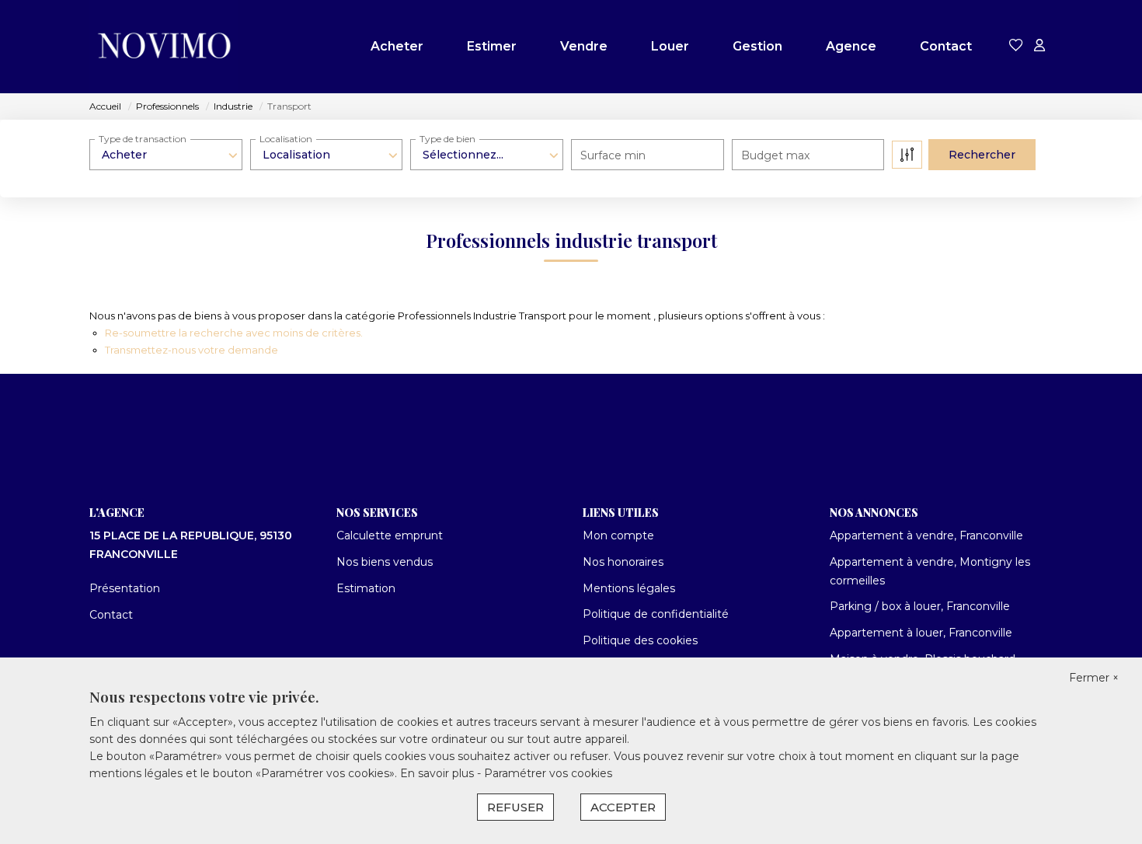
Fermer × (1094, 678)
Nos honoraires (623, 562)
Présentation (124, 588)
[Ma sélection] (1016, 46)
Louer (670, 46)
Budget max (775, 155)
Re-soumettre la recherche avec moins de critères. (234, 332)
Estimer (492, 46)
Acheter (397, 46)
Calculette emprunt (389, 535)
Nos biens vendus (384, 562)
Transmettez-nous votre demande (191, 350)
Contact (946, 46)
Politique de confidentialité (656, 614)
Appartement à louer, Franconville (921, 633)
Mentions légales (629, 588)
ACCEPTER (623, 807)
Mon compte (618, 535)
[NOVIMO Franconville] (163, 46)
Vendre (584, 46)
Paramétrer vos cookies (548, 773)
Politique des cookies (640, 640)
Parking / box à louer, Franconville (920, 606)
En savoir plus (438, 773)
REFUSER (515, 807)
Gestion (757, 46)
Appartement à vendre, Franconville (926, 535)
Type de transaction (142, 139)
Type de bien (447, 139)
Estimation (365, 588)
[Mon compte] (1039, 46)
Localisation (285, 139)
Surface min (613, 155)
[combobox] (166, 154)
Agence (851, 46)
